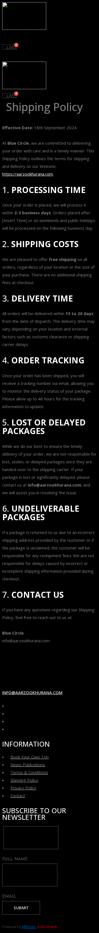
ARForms (29, 926)
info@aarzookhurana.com (32, 692)
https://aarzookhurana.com (27, 174)
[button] (49, 37)
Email (9, 897)
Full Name (15, 859)
